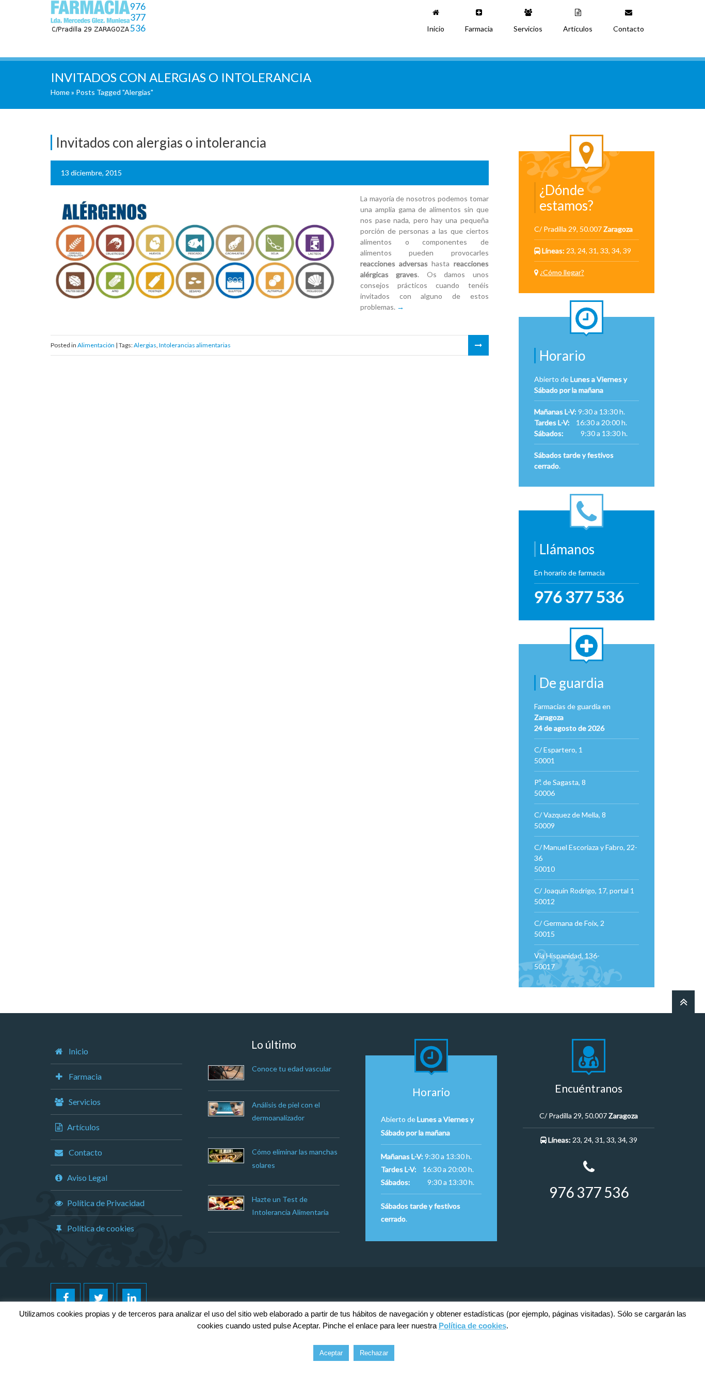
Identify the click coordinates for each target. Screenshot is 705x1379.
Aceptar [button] (331, 1353)
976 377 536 (138, 17)
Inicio (435, 28)
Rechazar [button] (374, 1353)
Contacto (628, 28)
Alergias (145, 345)
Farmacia (479, 28)
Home (60, 92)
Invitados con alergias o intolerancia (161, 142)
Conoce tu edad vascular (291, 1068)
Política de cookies (100, 1228)
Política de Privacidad (106, 1203)
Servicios (528, 28)
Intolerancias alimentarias (195, 345)
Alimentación (96, 345)
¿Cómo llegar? (562, 272)
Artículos (577, 28)
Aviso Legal (87, 1177)
